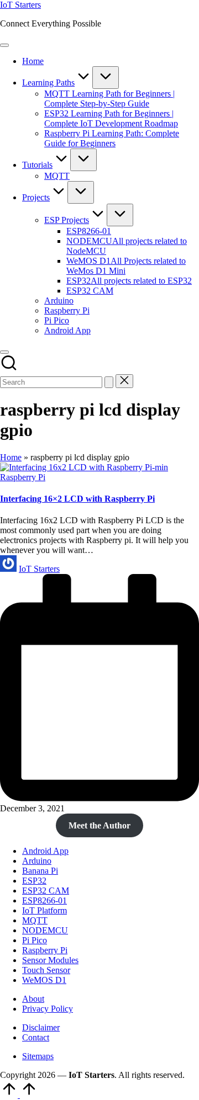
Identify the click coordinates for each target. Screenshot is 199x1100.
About (33, 998)
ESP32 (34, 880)
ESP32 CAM (45, 890)
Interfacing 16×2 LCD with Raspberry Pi (77, 498)
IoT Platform (44, 910)
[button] (108, 382)
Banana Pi (40, 870)
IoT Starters (20, 4)
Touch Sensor (46, 970)
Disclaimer (41, 1027)
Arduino (36, 860)
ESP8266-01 (44, 900)
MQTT (35, 920)
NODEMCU (45, 930)
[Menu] (4, 45)
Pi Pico (34, 940)
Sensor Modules (50, 960)
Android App (45, 850)
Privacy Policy (47, 1008)
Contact (35, 1037)
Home (11, 457)
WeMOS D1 (44, 980)
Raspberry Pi (22, 477)
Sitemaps (38, 1056)
